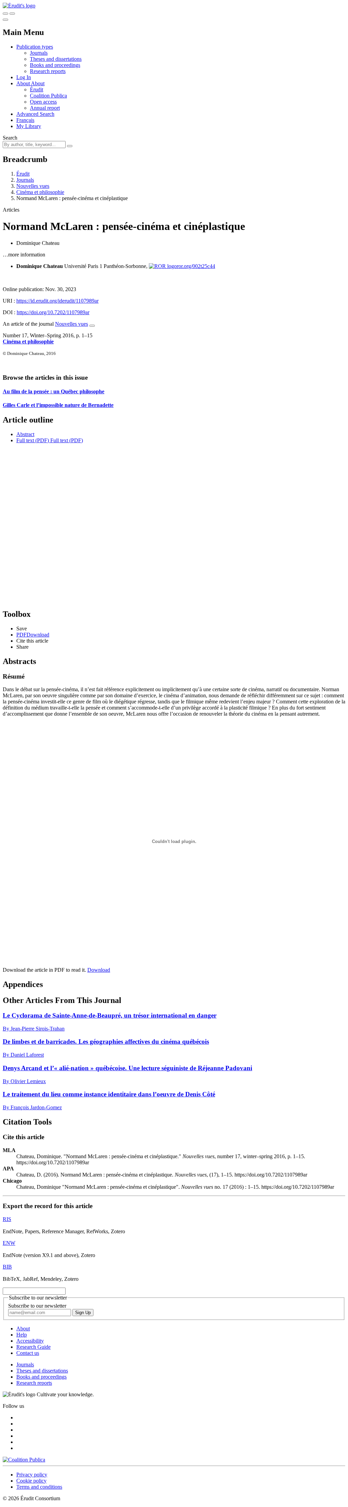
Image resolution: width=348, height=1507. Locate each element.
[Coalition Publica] (24, 1460)
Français (25, 120)
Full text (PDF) (32, 440)
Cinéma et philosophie (40, 192)
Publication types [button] (34, 47)
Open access (43, 102)
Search (10, 138)
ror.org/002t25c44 (196, 266)
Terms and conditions (39, 1487)
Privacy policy (31, 1474)
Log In (23, 77)
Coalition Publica (48, 95)
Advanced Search (35, 114)
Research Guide (33, 1347)
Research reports (48, 71)
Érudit (36, 89)
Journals (39, 53)
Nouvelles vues (32, 186)
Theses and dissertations (56, 59)
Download (98, 970)
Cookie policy (31, 1481)
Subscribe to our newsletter (37, 1306)
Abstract (25, 434)
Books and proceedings (55, 65)
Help (21, 1335)
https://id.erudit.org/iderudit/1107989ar (57, 301)
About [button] (23, 83)
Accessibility (30, 1341)
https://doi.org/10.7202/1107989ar (53, 312)
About (38, 83)
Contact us (27, 1353)
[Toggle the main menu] (5, 20)
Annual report (45, 108)
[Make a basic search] (5, 14)
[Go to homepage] (19, 5)
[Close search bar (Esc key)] (12, 14)
